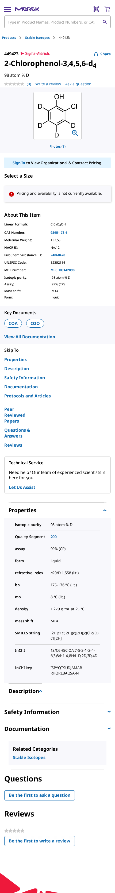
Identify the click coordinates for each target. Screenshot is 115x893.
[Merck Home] (27, 9)
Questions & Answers (17, 433)
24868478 (58, 255)
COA (13, 323)
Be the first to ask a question (39, 795)
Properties (15, 359)
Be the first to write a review (42, 842)
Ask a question (78, 83)
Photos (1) (57, 146)
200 (54, 536)
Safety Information (24, 378)
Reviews (13, 445)
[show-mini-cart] (107, 9)
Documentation (21, 387)
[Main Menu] (7, 9)
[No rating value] (15, 84)
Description (16, 368)
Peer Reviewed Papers (14, 415)
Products (9, 37)
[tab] (13, 37)
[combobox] (57, 22)
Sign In (19, 162)
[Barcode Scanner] (96, 9)
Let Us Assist (22, 487)
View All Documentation (29, 336)
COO (35, 323)
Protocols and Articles (27, 396)
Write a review (48, 83)
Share (105, 53)
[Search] (104, 22)
